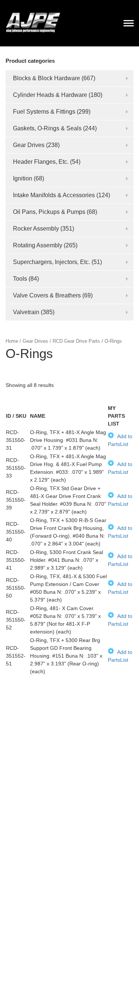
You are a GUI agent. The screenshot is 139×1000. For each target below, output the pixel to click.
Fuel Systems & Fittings (44, 111)
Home (12, 341)
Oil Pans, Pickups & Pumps (49, 212)
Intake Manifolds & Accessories (54, 195)
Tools (20, 279)
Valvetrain (26, 312)
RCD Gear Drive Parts (76, 341)
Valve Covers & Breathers (47, 295)
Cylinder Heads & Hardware (50, 95)
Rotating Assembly (37, 245)
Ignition (22, 178)
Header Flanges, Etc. (41, 162)
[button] (120, 440)
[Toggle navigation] (128, 23)
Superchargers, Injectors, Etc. (51, 262)
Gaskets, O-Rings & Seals (47, 128)
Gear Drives (28, 145)
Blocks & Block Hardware (46, 78)
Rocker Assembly (36, 228)
